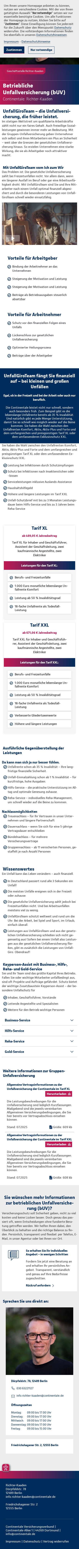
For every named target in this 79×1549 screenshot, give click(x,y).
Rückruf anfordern (38, 1285)
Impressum (11, 41)
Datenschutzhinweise (35, 41)
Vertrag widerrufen (56, 1541)
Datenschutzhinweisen (51, 35)
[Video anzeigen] (39, 223)
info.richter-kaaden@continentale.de (40, 1395)
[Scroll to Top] (70, 1536)
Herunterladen (56, 1094)
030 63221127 (24, 1388)
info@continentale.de (20, 1534)
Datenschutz (62, 27)
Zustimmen (14, 50)
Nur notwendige (41, 50)
